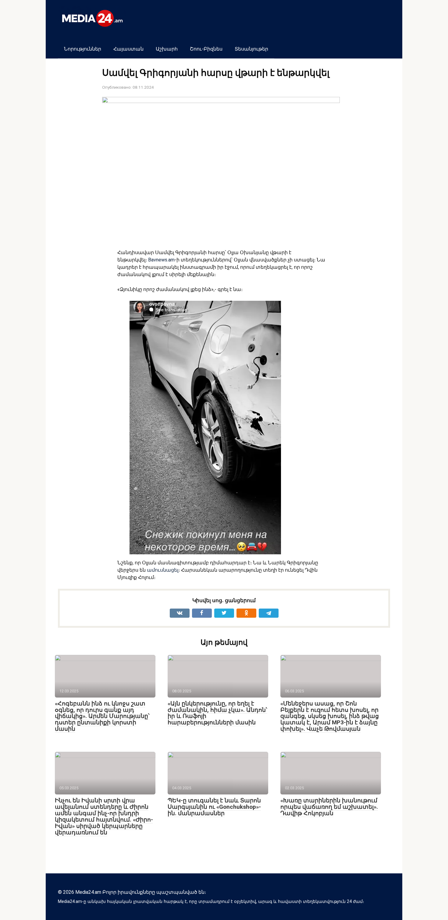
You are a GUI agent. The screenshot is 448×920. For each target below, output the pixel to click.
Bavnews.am (161, 260)
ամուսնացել (162, 570)
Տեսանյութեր (251, 49)
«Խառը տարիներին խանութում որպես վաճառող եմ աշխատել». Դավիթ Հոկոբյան (329, 807)
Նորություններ (82, 49)
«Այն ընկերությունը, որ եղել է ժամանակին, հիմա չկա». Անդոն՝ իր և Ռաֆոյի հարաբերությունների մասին (217, 713)
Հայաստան (128, 49)
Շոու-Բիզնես (206, 49)
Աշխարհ (167, 49)
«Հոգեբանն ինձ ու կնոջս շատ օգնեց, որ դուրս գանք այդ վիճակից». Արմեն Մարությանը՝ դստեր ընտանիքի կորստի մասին (102, 716)
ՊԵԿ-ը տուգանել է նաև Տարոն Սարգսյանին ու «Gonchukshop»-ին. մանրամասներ (214, 807)
